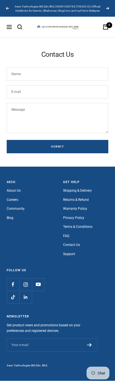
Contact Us (71, 245)
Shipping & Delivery (77, 190)
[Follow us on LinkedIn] (25, 297)
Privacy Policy (73, 218)
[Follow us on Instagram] (25, 284)
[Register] (89, 345)
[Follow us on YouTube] (38, 284)
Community (16, 209)
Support (69, 254)
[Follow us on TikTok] (13, 297)
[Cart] (105, 26)
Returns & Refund (76, 200)
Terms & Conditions (77, 227)
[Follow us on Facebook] (13, 284)
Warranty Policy (75, 209)
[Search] (19, 26)
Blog (10, 218)
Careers (12, 200)
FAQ (66, 236)
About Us (14, 190)
